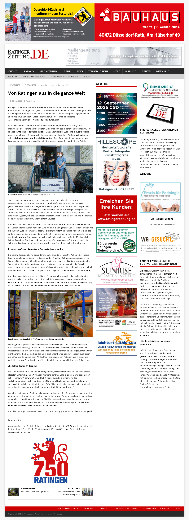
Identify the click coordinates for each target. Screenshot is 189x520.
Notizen (146, 71)
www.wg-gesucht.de (152, 251)
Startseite (13, 71)
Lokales (67, 71)
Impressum (103, 509)
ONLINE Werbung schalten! (34, 77)
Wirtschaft (162, 71)
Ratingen (29, 71)
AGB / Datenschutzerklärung (126, 509)
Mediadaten (12, 77)
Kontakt (86, 77)
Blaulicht (130, 71)
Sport (116, 71)
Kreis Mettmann (48, 71)
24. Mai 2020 (17, 101)
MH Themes (57, 514)
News (80, 71)
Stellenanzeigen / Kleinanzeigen (64, 77)
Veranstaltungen (98, 71)
